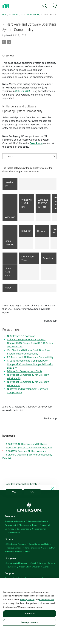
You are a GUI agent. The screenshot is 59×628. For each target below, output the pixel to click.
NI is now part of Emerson (16, 562)
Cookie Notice (46, 599)
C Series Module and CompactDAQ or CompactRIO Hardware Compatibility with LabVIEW (30, 364)
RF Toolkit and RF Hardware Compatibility (30, 357)
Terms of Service (32, 547)
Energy (35, 524)
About (33, 562)
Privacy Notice (27, 599)
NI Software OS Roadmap (21, 336)
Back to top (50, 320)
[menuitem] (44, 6)
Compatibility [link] (49, 14)
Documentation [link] (30, 14)
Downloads (36, 143)
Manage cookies (29, 622)
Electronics (24, 524)
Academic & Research (15, 521)
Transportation (13, 532)
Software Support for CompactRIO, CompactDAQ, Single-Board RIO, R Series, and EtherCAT (30, 343)
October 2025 (23, 91)
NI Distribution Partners (15, 543)
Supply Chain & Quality (29, 566)
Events (46, 566)
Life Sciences (23, 528)
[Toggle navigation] (16, 5)
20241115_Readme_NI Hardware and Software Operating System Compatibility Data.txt (27, 455)
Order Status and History (40, 543)
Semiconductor (39, 528)
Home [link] (4, 14)
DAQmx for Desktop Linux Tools (24, 371)
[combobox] (29, 156)
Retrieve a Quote (14, 547)
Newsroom (11, 566)
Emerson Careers (47, 562)
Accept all (29, 613)
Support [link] (14, 14)
